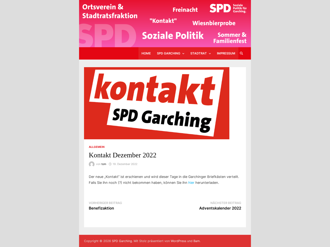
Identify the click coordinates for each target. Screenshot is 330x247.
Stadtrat (198, 53)
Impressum (226, 53)
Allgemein (96, 146)
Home (146, 53)
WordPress (178, 241)
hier (191, 183)
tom (103, 164)
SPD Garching (168, 53)
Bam (196, 241)
